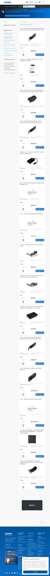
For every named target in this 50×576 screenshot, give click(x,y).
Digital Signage (31, 552)
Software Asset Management (31, 554)
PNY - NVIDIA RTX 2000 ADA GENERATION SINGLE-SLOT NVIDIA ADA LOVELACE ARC (32, 29)
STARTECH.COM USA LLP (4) (10, 50)
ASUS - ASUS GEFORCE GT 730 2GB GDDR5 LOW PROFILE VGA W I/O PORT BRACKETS (31, 462)
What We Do (31, 539)
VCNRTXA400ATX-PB (24, 353)
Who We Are (31, 533)
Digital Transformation (32, 547)
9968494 (21, 233)
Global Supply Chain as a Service (32, 549)
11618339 (21, 202)
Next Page (42, 522)
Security (19, 540)
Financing (20, 552)
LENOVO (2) (6, 42)
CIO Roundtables (41, 542)
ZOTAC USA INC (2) (8, 55)
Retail (39, 555)
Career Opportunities (22, 548)
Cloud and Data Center (22, 536)
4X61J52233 (22, 261)
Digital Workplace (21, 539)
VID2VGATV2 (22, 322)
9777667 (21, 264)
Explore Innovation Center (41, 546)
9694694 (21, 79)
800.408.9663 (7, 546)
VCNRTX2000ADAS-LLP (24, 44)
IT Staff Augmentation (32, 543)
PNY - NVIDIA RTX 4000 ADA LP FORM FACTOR (31, 369)
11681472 (21, 357)
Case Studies (40, 541)
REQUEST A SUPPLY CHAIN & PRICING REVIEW (17, 15)
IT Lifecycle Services (22, 541)
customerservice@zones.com (11, 547)
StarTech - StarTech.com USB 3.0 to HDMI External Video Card (32, 152)
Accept (35, 572)
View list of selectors (9, 73)
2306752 (21, 171)
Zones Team (30, 536)
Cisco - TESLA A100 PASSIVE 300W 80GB (31, 214)
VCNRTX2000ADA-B (24, 199)
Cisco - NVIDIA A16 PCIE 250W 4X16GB (31, 399)
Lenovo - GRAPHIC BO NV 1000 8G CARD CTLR (31, 245)
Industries (40, 550)
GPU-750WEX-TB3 (23, 446)
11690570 (21, 48)
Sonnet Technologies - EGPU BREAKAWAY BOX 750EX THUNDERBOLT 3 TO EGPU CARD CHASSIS (32, 431)
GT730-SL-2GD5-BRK (24, 477)
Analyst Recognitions (40, 537)
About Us (20, 544)
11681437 (21, 140)
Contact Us (7, 544)
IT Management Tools (21, 557)
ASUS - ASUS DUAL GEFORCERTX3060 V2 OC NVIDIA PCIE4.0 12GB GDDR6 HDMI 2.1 (32, 91)
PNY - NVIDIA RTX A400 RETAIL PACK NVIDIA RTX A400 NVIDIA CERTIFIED (30, 338)
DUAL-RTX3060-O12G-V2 (25, 106)
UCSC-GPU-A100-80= (24, 230)
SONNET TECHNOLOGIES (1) (10, 48)
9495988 (21, 480)
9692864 (21, 418)
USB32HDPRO (22, 168)
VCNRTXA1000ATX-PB (24, 137)
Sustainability (20, 553)
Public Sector (40, 553)
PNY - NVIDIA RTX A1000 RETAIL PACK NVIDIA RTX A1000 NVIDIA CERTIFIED (31, 122)
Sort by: (24, 6)
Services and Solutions (21, 533)
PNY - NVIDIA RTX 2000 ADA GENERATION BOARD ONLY (32, 183)
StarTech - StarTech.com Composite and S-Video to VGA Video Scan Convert (31, 307)
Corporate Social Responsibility (21, 550)
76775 (21, 326)
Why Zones (20, 547)
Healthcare (40, 554)
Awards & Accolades (42, 538)
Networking (20, 537)
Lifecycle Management (32, 544)
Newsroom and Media (41, 533)
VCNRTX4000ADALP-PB (24, 384)
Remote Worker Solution (33, 546)
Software (29, 551)
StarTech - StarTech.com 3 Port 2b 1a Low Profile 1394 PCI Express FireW (32, 276)
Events (39, 544)
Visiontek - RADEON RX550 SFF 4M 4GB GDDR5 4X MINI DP (31, 60)
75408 (21, 295)
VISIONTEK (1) (7, 53)
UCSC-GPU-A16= (23, 415)
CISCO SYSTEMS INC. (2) (9, 40)
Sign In (43, 2)
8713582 (21, 449)
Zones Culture (30, 535)
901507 (21, 75)
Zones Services (31, 541)
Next (31, 505)
